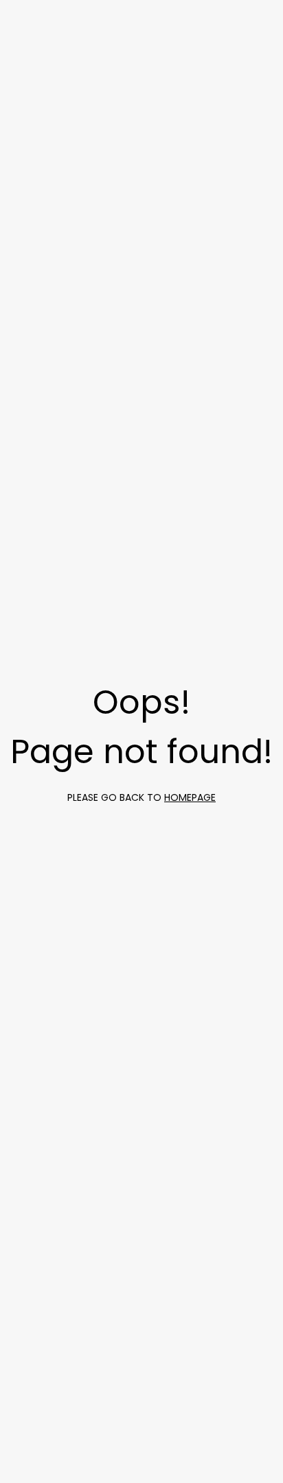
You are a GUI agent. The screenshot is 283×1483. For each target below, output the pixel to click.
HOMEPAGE (190, 797)
